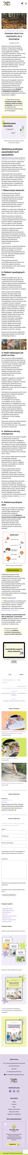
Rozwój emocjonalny (9, 916)
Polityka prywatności (14, 1109)
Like (9, 674)
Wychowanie (6, 921)
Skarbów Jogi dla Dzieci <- (10, 610)
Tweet (21, 674)
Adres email (5, 836)
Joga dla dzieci (9, 31)
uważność (4, 682)
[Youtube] (18, 1091)
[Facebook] (14, 1091)
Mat (3, 910)
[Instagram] (10, 1091)
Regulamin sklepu (14, 1111)
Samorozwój (6, 918)
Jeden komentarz (22, 686)
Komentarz (4, 859)
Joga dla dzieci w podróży (9, 758)
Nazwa (3, 829)
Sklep (14, 1102)
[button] (26, 3)
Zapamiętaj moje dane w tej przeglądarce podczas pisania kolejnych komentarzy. (13, 852)
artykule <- (5, 187)
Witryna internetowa (7, 843)
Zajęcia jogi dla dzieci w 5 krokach (12, 783)
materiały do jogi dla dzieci (8, 679)
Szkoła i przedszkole (9, 920)
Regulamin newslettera (14, 1114)
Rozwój (4, 914)
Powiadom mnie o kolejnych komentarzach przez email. (13, 884)
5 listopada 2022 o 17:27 (6, 800)
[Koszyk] (22, 3)
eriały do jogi (9, 910)
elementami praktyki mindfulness (13, 160)
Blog (14, 1106)
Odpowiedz (4, 802)
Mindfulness (19, 31)
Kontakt (14, 1104)
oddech (18, 679)
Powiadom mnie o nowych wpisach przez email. (13, 890)
